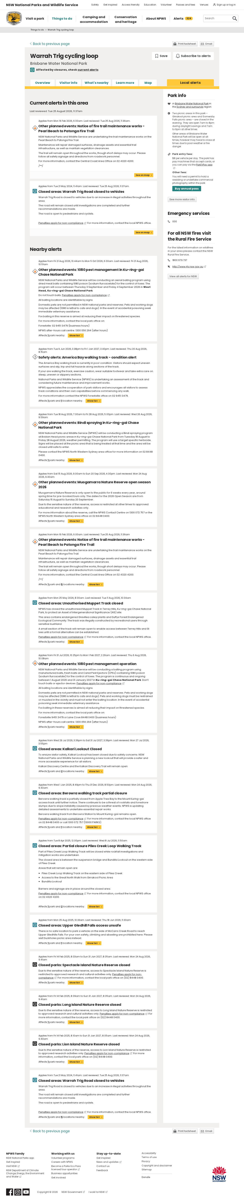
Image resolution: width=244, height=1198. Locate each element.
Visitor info (68, 83)
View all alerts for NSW (183, 276)
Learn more (125, 83)
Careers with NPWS (62, 1162)
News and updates (107, 1162)
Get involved (58, 1177)
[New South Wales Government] (219, 1174)
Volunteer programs (63, 1158)
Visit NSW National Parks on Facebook (9, 1192)
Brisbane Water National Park (192, 103)
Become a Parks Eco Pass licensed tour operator (66, 1167)
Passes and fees (185, 4)
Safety (95, 4)
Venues (204, 4)
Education (150, 4)
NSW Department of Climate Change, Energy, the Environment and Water (25, 1173)
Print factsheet (187, 44)
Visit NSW (11, 1166)
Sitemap (147, 1169)
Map (148, 83)
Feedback (102, 1170)
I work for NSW (97, 1192)
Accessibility (149, 1153)
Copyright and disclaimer (157, 1165)
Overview (42, 83)
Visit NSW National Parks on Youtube (26, 1192)
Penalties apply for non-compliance (61, 223)
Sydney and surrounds (190, 106)
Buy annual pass (187, 188)
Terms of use (149, 1157)
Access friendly (131, 4)
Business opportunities (64, 1173)
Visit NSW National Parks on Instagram (17, 1192)
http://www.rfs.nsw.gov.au (187, 266)
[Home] (14, 18)
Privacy (146, 1161)
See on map (142, 175)
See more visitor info (182, 199)
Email (208, 44)
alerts (190, 82)
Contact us (103, 1166)
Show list (74, 335)
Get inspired (110, 4)
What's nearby (96, 83)
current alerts (88, 70)
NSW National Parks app (20, 1158)
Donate (146, 1177)
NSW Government (72, 1192)
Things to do (37, 29)
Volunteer (166, 4)
